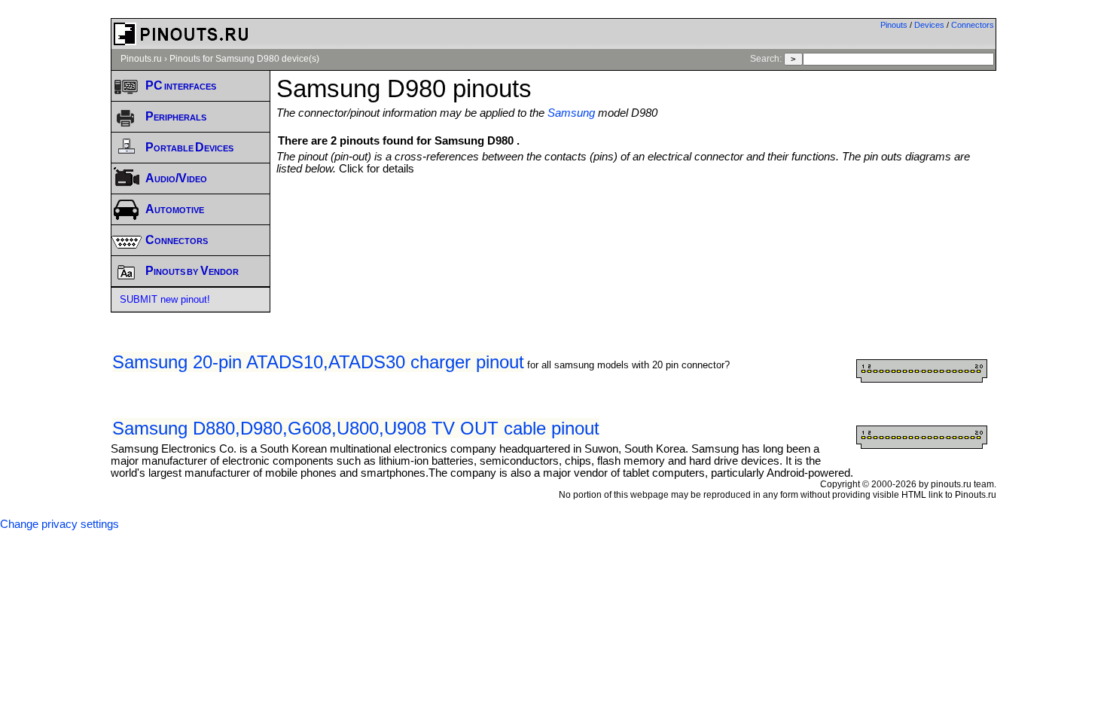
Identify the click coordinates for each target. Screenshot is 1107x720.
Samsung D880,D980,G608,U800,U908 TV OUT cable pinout (355, 428)
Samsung (571, 113)
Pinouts (893, 24)
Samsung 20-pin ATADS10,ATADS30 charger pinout (318, 362)
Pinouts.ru (141, 58)
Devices (929, 24)
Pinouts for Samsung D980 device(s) (244, 58)
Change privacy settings (59, 524)
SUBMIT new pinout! (165, 299)
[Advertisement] (636, 216)
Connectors (972, 24)
